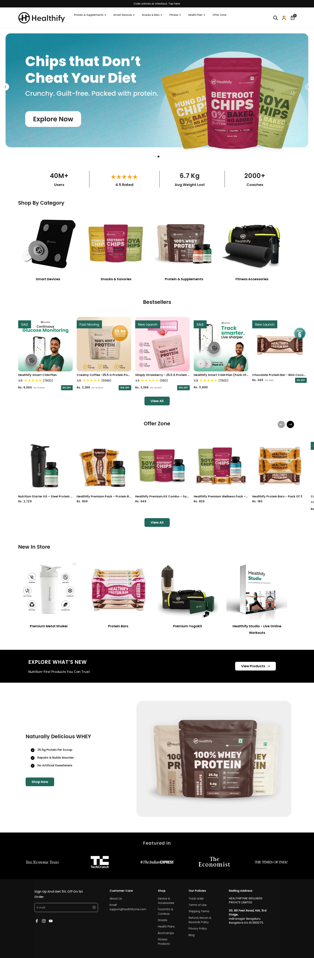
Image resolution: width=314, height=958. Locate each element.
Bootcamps (166, 933)
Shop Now (40, 781)
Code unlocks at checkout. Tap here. (157, 3)
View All (157, 401)
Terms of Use (198, 905)
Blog (191, 935)
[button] (275, 18)
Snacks (162, 920)
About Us (116, 898)
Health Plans (166, 926)
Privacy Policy (198, 928)
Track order (196, 898)
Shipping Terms (199, 911)
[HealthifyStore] (41, 18)
